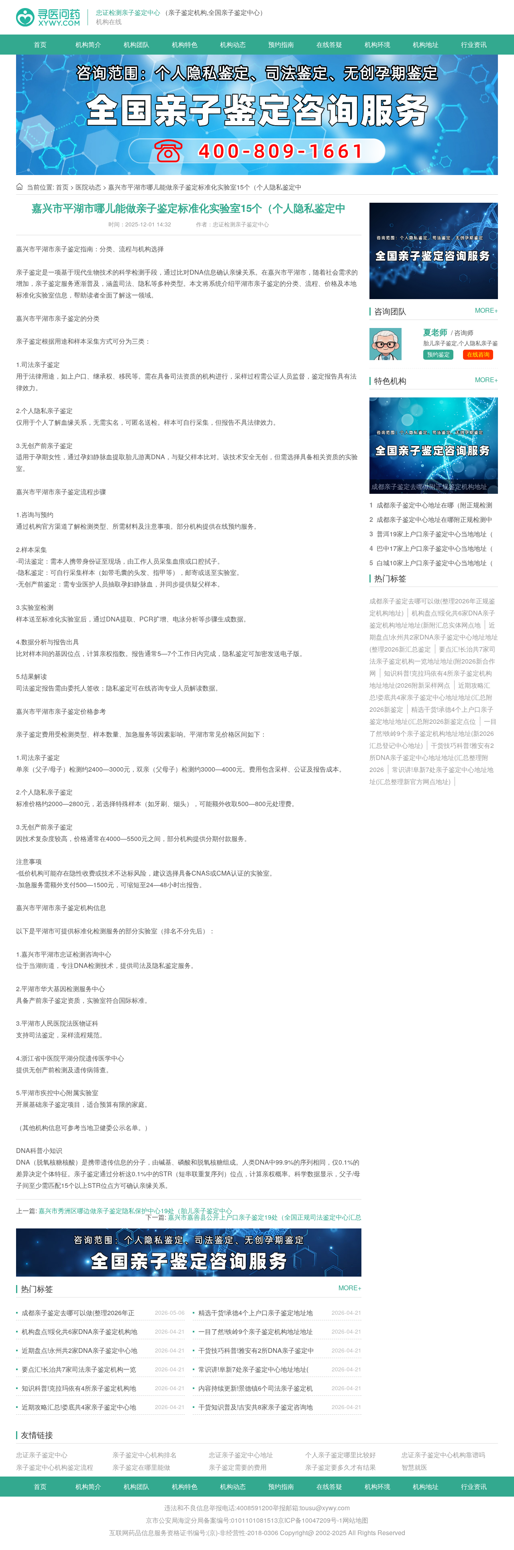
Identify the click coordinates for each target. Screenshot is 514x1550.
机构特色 (185, 44)
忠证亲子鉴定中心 (41, 1454)
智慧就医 (414, 1467)
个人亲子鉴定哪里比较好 (340, 1454)
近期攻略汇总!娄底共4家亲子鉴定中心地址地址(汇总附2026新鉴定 (430, 697)
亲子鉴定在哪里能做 (141, 1467)
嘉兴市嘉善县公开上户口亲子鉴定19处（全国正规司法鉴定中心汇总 (264, 1217)
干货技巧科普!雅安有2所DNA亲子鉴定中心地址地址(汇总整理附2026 (431, 757)
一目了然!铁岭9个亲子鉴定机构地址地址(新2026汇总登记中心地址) (433, 733)
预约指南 (281, 44)
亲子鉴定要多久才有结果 (340, 1467)
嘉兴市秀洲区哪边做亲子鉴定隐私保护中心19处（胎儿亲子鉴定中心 (135, 1210)
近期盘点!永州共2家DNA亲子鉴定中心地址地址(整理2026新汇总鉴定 (433, 637)
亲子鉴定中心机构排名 (144, 1454)
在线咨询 (478, 354)
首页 (40, 44)
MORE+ (350, 1288)
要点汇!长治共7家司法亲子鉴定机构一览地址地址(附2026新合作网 (432, 661)
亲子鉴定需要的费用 (238, 1467)
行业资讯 (474, 44)
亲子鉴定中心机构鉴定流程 (54, 1467)
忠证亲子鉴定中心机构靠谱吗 (443, 1454)
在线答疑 (329, 44)
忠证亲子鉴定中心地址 (241, 1454)
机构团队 (136, 44)
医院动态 (88, 186)
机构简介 (88, 44)
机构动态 (233, 44)
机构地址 (426, 44)
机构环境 (377, 44)
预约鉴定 (438, 354)
